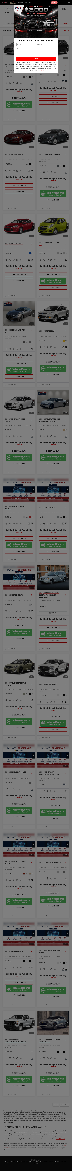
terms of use (40, 70)
